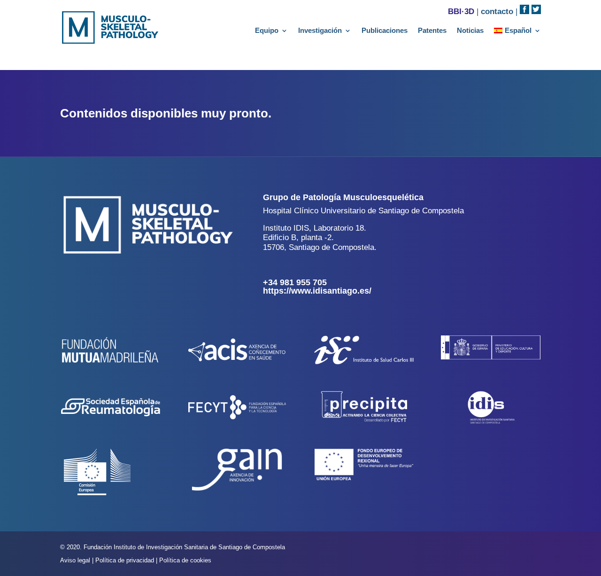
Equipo (266, 30)
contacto (497, 11)
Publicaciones (385, 30)
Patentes (432, 30)
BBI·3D (461, 11)
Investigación (320, 30)
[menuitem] (517, 32)
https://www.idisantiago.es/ (317, 291)
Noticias (470, 30)
